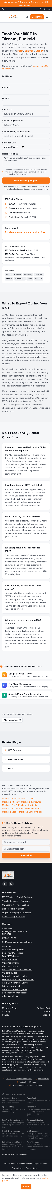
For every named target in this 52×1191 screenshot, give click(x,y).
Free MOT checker (11, 956)
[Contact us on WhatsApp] (40, 9)
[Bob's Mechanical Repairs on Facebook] (4, 883)
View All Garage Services (13, 916)
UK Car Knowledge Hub (13, 949)
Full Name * (8, 76)
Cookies (36, 1168)
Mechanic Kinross (33, 808)
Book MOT (37, 17)
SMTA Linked (43, 1079)
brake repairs (16, 1062)
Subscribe (26, 855)
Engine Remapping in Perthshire (16, 912)
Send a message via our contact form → (25, 234)
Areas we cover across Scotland (17, 969)
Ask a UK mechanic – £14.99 (15, 983)
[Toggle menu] (47, 16)
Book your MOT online (12, 953)
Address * (7, 109)
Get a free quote (9, 959)
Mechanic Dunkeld (26, 798)
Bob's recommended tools (14, 993)
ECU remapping (8, 1064)
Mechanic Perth (9, 798)
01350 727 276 (9, 938)
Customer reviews (10, 963)
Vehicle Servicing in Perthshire (16, 901)
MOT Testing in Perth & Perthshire (17, 897)
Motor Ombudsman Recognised (19, 1079)
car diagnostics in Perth (29, 1059)
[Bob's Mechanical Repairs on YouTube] (11, 883)
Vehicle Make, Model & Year (16, 131)
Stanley (40, 50)
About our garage (10, 966)
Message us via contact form (18, 942)
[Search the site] (27, 17)
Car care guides (9, 973)
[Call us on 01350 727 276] (3, 9)
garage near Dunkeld (25, 1042)
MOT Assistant (11, 720)
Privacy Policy (17, 1168)
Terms (28, 1168)
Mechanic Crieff (9, 805)
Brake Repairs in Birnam (13, 909)
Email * (5, 98)
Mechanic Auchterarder (13, 808)
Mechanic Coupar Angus (30, 812)
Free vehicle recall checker (14, 976)
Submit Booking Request (26, 180)
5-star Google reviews (34, 1070)
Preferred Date (9, 143)
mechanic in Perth (32, 1039)
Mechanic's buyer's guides (14, 989)
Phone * (6, 87)
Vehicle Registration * (12, 120)
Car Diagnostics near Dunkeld (15, 905)
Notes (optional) (10, 154)
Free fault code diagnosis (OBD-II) (18, 979)
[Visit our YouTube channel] (49, 9)
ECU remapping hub (11, 986)
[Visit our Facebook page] (45, 9)
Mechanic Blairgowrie (31, 802)
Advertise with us (10, 996)
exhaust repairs (38, 1062)
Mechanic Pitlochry (11, 802)
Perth (20, 50)
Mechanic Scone (10, 812)
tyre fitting (27, 1062)
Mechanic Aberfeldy (27, 805)
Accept (26, 1186)
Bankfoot (29, 50)
